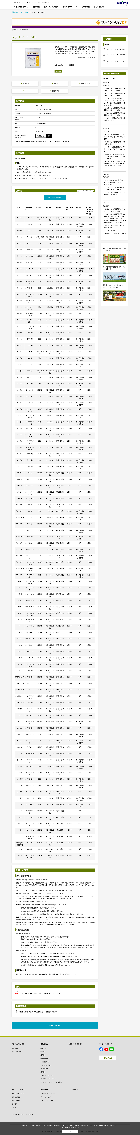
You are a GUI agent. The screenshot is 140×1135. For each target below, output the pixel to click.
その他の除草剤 (45, 1065)
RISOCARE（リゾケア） (48, 1075)
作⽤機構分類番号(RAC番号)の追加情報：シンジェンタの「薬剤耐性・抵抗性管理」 (43, 141)
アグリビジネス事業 (18, 1044)
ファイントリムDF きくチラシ (116, 62)
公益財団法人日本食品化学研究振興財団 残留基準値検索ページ (39, 1012)
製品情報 (36, 6)
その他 (14, 1107)
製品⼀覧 (43, 1048)
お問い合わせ (108, 1058)
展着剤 (42, 1072)
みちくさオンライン (70, 6)
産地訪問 (14, 1104)
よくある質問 (99, 6)
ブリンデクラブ (45, 1097)
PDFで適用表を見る (86, 191)
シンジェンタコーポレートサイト (22, 1115)
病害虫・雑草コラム (18, 1094)
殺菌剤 (42, 1055)
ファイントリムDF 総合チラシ (116, 55)
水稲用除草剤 (44, 1062)
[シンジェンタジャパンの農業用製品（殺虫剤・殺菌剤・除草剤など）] (122, 2)
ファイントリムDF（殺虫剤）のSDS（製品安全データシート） (40, 993)
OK (70, 1132)
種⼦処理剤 (44, 1069)
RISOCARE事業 (17, 1052)
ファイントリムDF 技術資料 (116, 49)
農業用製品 (15, 1048)
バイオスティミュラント (48, 1079)
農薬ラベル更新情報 (51, 6)
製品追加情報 (16, 1097)
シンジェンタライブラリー (49, 1094)
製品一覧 (28, 12)
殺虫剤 (42, 1052)
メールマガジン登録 (46, 1100)
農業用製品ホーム (17, 12)
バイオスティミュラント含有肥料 (51, 1082)
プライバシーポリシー (100, 1125)
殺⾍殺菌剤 (44, 1058)
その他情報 (85, 6)
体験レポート (16, 1100)
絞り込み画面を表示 (54, 197)
